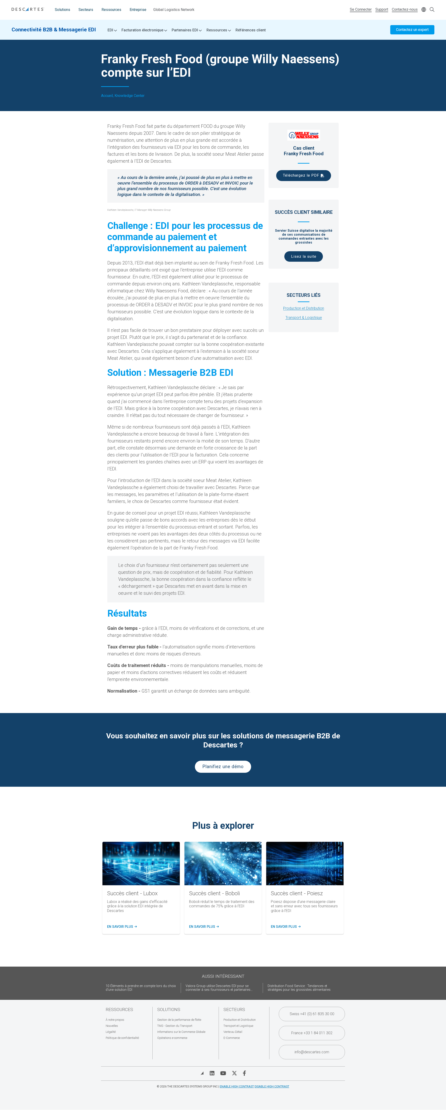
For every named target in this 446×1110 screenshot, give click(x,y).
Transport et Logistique (238, 1025)
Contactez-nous (405, 9)
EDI (111, 30)
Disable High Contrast (272, 1086)
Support (381, 9)
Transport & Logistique (303, 317)
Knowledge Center (129, 96)
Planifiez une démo (223, 766)
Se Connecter (361, 9)
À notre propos (115, 1019)
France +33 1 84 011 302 (311, 1033)
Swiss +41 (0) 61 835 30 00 (312, 1014)
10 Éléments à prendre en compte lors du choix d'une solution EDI (141, 988)
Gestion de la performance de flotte (179, 1019)
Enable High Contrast (237, 1086)
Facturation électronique (142, 30)
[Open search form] (432, 10)
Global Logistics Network (173, 9)
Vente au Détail (232, 1032)
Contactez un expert (412, 29)
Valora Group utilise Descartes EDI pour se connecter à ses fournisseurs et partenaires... (219, 988)
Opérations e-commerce (172, 1038)
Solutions (62, 9)
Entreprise (138, 9)
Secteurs (86, 9)
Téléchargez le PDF (301, 175)
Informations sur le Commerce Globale (181, 1032)
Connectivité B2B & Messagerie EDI (54, 29)
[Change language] (423, 10)
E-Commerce (231, 1038)
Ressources (111, 9)
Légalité (111, 1032)
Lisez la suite (303, 256)
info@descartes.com (312, 1052)
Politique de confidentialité (122, 1038)
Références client (251, 30)
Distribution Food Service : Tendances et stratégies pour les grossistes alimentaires (299, 988)
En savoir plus (121, 927)
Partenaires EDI (185, 30)
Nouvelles (112, 1025)
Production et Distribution (303, 308)
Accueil (107, 96)
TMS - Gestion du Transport (174, 1025)
